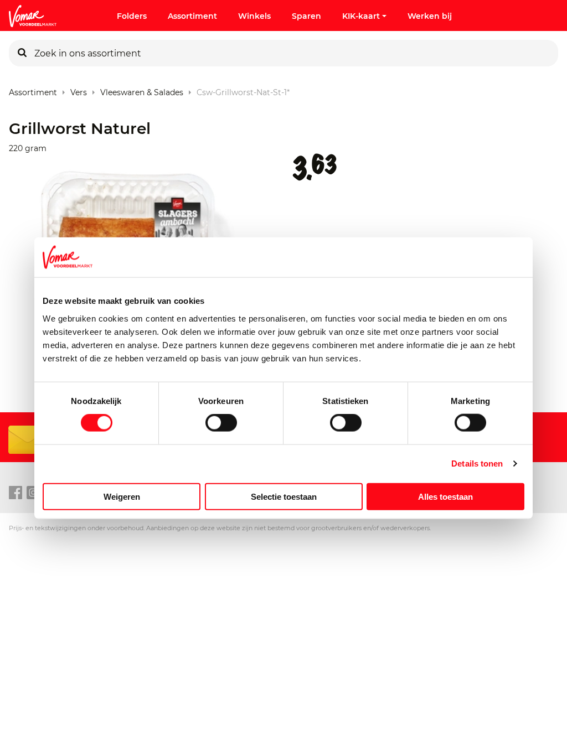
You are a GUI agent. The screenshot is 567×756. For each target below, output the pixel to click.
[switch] (221, 423)
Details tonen (477, 463)
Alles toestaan (445, 496)
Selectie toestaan (284, 496)
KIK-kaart (361, 16)
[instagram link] (33, 493)
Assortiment (192, 16)
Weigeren (122, 496)
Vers (78, 89)
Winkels (254, 16)
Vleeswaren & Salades (141, 89)
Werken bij (430, 16)
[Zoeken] (22, 53)
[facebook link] (15, 493)
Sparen (306, 16)
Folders (132, 16)
